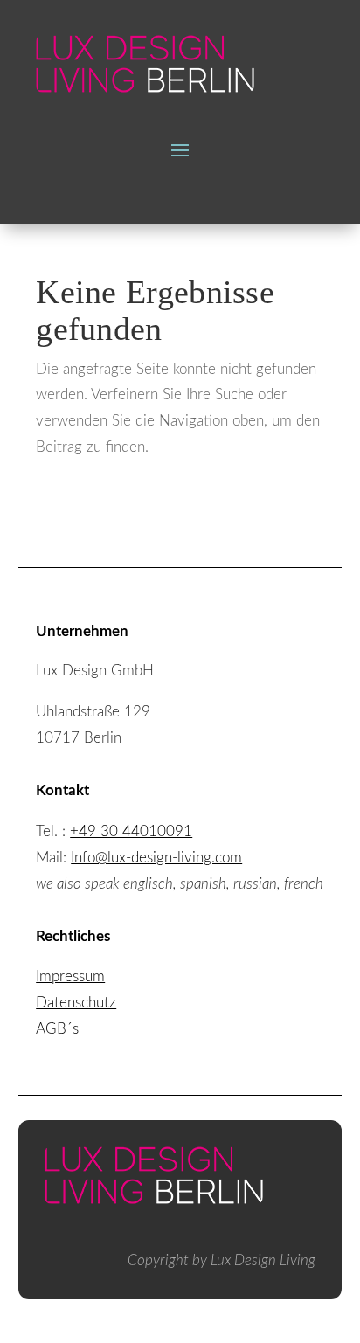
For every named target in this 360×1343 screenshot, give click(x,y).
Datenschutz (76, 1002)
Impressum (70, 976)
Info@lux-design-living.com (156, 857)
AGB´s (57, 1028)
